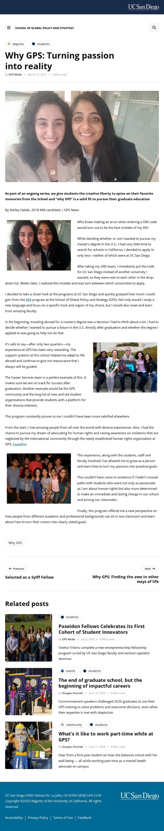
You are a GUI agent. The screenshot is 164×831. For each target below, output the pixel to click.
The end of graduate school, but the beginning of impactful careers (100, 683)
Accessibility (14, 817)
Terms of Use (63, 817)
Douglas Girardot (72, 693)
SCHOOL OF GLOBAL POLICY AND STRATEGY (44, 28)
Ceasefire (19, 444)
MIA (28, 299)
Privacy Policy (38, 817)
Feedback (85, 817)
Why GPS (15, 543)
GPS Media (15, 74)
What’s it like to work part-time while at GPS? (106, 736)
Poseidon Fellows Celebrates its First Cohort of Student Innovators (102, 629)
